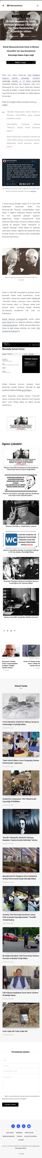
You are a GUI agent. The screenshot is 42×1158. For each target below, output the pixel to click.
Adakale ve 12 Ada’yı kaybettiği (26, 81)
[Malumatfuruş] (14, 5)
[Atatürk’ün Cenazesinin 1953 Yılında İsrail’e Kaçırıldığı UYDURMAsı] (21, 782)
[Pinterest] (14, 630)
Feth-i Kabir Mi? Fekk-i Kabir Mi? (15, 1031)
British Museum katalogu (12, 319)
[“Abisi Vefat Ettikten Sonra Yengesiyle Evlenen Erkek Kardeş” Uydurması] (21, 744)
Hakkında (19, 1132)
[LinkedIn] (11, 630)
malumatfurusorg (12, 36)
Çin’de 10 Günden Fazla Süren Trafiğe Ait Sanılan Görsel (31, 664)
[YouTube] (29, 1126)
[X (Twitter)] (18, 1126)
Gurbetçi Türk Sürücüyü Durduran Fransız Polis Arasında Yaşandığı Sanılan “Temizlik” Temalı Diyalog (19, 917)
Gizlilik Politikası (30, 1136)
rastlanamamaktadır (9, 325)
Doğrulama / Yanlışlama (21, 16)
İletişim (21, 1140)
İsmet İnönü (7, 322)
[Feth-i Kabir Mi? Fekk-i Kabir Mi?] (21, 1015)
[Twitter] (7, 630)
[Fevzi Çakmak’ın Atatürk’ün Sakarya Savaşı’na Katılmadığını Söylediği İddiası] (21, 705)
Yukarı (21, 1154)
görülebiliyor (26, 390)
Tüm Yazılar (29, 1132)
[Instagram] (23, 1126)
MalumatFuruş (20, 1148)
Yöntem (19, 1136)
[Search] (36, 5)
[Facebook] (4, 630)
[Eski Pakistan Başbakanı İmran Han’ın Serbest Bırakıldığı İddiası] (21, 977)
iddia (13, 102)
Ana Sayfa (10, 1132)
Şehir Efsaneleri (8, 1136)
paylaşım (33, 191)
